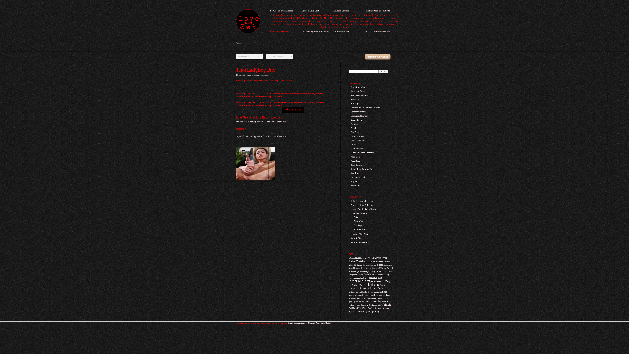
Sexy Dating (356, 165)
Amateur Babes (358, 91)
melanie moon (355, 292)
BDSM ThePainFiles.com (378, 31)
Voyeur (354, 181)
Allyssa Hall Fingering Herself (361, 258)
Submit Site (356, 238)
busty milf (376, 268)
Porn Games (356, 157)
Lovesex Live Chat (310, 11)
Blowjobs (358, 221)
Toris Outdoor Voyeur (372, 308)
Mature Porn (357, 148)
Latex (353, 144)
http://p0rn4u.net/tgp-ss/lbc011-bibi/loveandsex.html (261, 136)
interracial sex (359, 281)
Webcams (355, 185)
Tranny (256, 75)
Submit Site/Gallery (360, 242)
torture (386, 308)
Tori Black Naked (356, 308)
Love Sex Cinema (359, 213)
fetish (367, 274)
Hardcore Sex (357, 136)
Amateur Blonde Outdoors (380, 262)
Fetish (353, 128)
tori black (384, 304)
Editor (249, 75)
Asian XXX (356, 99)
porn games (378, 298)
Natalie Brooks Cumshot (371, 292)
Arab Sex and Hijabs (360, 95)
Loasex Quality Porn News (363, 209)
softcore (352, 305)
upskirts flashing (358, 311)
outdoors (352, 298)
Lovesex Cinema (341, 11)
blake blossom (355, 268)
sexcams (386, 302)
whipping (373, 311)
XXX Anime (359, 229)
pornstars (360, 302)
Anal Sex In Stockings (367, 265)
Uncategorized (358, 177)
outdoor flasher (385, 295)
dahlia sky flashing (367, 271)
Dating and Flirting (359, 116)
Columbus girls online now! (315, 31)
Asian (356, 217)
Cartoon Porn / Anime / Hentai (366, 107)
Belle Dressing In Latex (362, 201)
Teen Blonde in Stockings (366, 305)
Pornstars (355, 161)
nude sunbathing (371, 295)
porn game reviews (365, 298)
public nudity (373, 301)
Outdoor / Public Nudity (362, 152)
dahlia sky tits (382, 271)
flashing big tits (359, 278)
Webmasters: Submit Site (378, 11)
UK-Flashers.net (341, 31)
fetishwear (376, 275)
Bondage (355, 103)
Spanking (355, 173)
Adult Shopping (358, 87)
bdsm (380, 264)
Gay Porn (355, 132)
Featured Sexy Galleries (281, 11)
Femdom (355, 124)
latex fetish (378, 288)
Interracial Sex (358, 140)
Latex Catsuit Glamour (368, 287)
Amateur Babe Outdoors (368, 259)
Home (238, 43)
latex (373, 284)
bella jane (388, 265)
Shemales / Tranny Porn (362, 169)
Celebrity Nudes (358, 111)
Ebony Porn (356, 120)
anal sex (353, 265)
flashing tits (374, 277)
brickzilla (366, 268)
